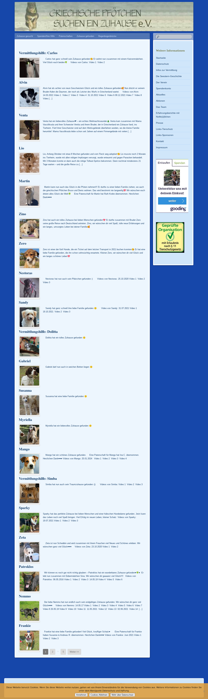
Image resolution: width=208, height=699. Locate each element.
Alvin (23, 82)
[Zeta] (29, 553)
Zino (22, 213)
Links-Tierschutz (164, 129)
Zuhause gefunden (85, 36)
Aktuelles (160, 94)
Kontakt (160, 141)
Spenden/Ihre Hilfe (46, 36)
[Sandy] (29, 318)
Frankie (25, 625)
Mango (24, 449)
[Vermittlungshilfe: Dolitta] (29, 347)
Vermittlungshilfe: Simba (38, 478)
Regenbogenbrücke (107, 36)
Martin (24, 180)
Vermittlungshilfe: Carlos (38, 52)
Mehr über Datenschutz (123, 695)
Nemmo (25, 596)
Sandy (23, 302)
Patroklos (26, 566)
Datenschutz (162, 64)
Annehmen (81, 695)
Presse (159, 123)
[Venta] (29, 130)
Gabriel (25, 361)
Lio (21, 148)
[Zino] (29, 229)
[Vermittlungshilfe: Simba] (29, 494)
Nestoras (25, 272)
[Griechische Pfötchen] (98, 15)
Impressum (162, 147)
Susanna (25, 390)
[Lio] (29, 163)
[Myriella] (29, 435)
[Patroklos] (29, 582)
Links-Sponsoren (164, 135)
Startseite (161, 58)
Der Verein (161, 82)
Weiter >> (74, 652)
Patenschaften (65, 36)
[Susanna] (29, 406)
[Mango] (29, 464)
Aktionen (160, 100)
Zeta (22, 537)
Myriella (25, 419)
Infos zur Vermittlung (166, 70)
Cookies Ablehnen (99, 695)
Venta (23, 115)
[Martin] (29, 196)
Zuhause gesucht (25, 36)
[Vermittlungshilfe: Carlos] (29, 68)
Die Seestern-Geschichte (169, 76)
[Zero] (29, 259)
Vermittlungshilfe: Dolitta (38, 331)
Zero (22, 243)
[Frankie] (29, 641)
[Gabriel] (29, 376)
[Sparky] (29, 523)
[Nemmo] (29, 611)
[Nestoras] (29, 288)
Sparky (24, 507)
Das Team (161, 107)
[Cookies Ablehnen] (204, 691)
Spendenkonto (163, 88)
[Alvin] (29, 97)
